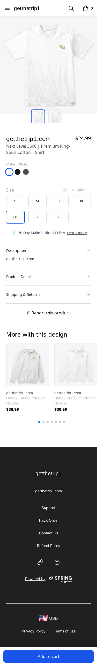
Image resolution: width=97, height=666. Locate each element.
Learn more (77, 232)
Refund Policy (48, 545)
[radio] (15, 201)
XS (59, 217)
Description (16, 250)
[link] (27, 364)
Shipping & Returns (23, 294)
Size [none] (10, 190)
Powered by (35, 578)
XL (82, 201)
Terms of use (65, 631)
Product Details (19, 276)
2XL (15, 217)
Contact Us (48, 533)
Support (48, 507)
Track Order (48, 520)
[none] (74, 190)
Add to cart (48, 656)
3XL (37, 217)
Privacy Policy (34, 631)
